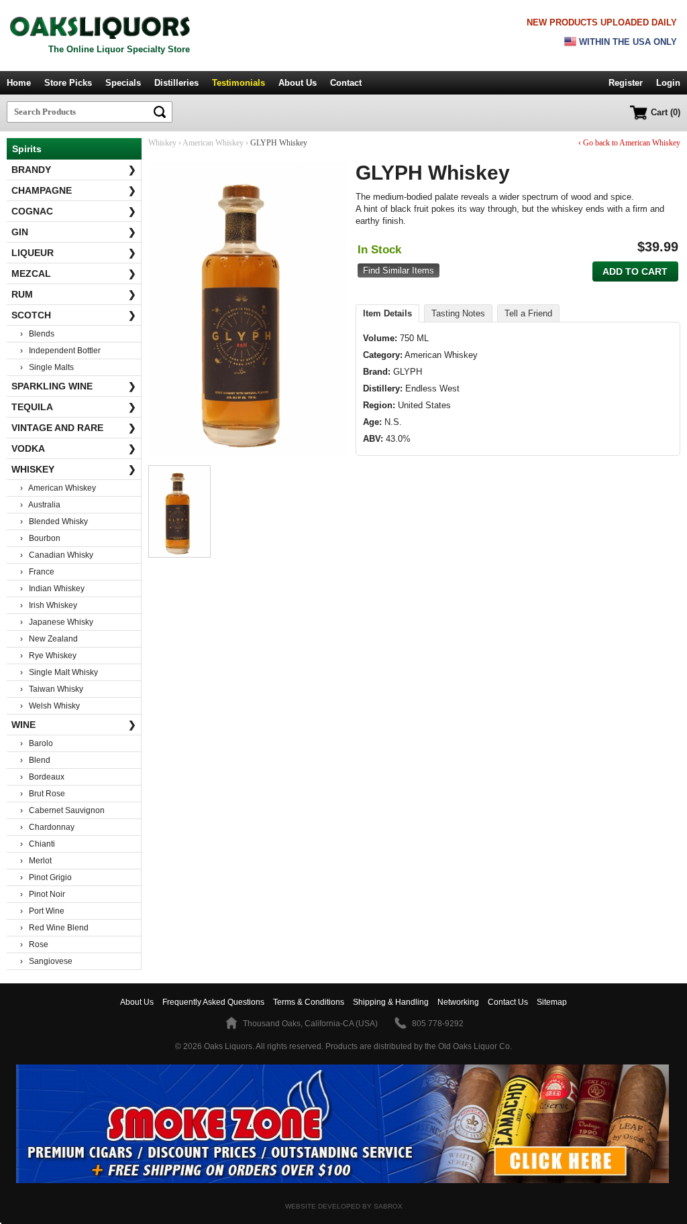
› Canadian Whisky (56, 555)
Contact (346, 83)
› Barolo (36, 743)
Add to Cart (635, 271)
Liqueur (73, 252)
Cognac (73, 211)
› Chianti (37, 844)
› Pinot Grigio (46, 877)
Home (19, 83)
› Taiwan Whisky (51, 689)
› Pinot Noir (42, 894)
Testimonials (238, 83)
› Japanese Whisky (56, 622)
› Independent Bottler (60, 350)
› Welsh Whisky (50, 706)
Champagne (73, 190)
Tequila (73, 407)
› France (37, 571)
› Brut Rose (42, 793)
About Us (297, 83)
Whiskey (73, 469)
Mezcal (73, 273)
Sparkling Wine (73, 386)
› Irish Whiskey (48, 605)
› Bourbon (40, 538)
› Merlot (36, 860)
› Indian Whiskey (52, 588)
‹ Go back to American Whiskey (629, 142)
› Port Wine (42, 911)
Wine (73, 724)
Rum (73, 294)
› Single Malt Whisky (59, 672)
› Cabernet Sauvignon (62, 810)
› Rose (34, 944)
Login (668, 83)
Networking (458, 1002)
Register (626, 83)
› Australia (40, 504)
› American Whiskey (58, 488)
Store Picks (68, 83)
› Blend (35, 760)
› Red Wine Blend (54, 927)
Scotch (73, 315)
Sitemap (552, 1002)
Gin (73, 232)
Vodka (73, 448)
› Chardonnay (47, 827)
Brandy (73, 169)
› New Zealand (49, 639)
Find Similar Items (398, 270)
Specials (123, 83)
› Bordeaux (42, 777)
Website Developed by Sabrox (344, 1206)
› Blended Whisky (54, 521)
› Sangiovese (46, 961)
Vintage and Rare (73, 427)
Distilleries (176, 83)
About (137, 1002)
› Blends (37, 334)
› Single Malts (47, 367)
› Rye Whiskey (48, 655)
